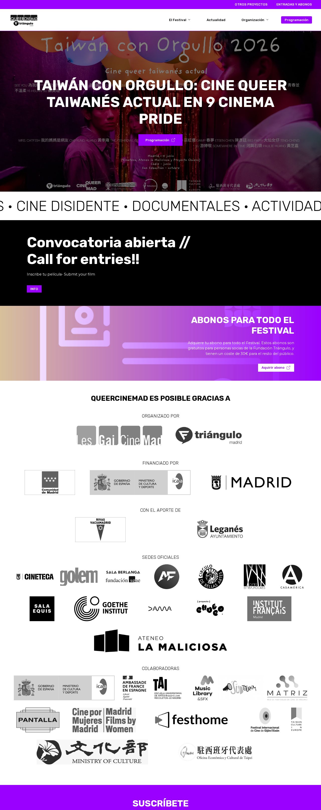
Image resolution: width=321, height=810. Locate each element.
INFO (34, 289)
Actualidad (216, 20)
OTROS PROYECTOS (251, 4)
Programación (296, 20)
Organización (253, 20)
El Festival (178, 20)
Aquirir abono (273, 367)
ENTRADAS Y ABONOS (294, 4)
